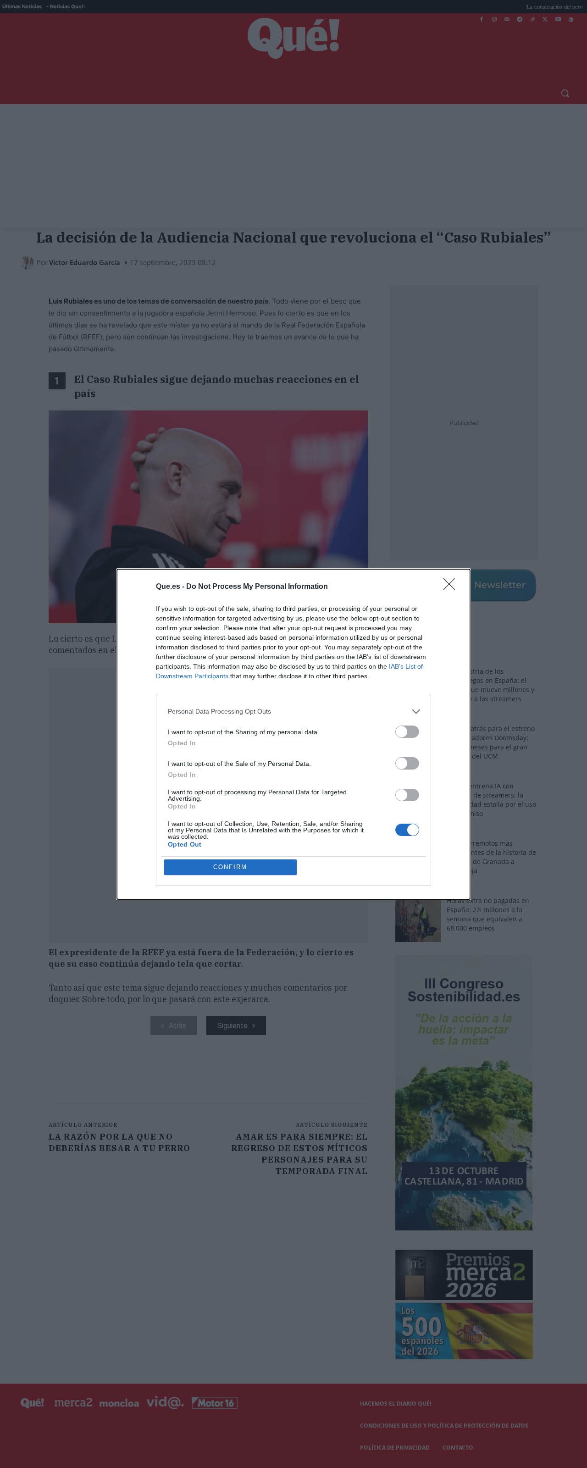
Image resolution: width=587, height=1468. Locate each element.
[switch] (407, 732)
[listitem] (293, 711)
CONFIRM (230, 867)
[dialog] (293, 734)
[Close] (452, 587)
